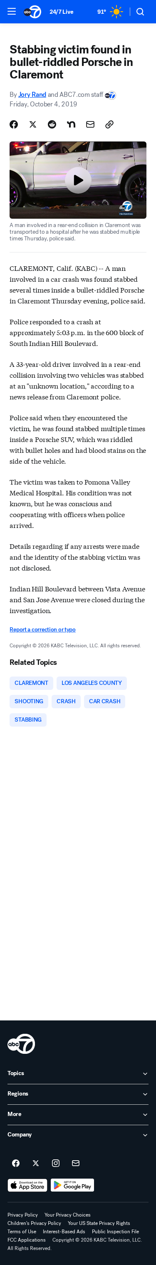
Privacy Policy (22, 1214)
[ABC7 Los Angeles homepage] (32, 11)
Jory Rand (32, 94)
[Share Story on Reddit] (52, 124)
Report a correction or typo (42, 630)
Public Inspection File (115, 1231)
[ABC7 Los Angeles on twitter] (35, 1163)
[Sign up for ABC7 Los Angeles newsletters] (75, 1163)
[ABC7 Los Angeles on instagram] (55, 1163)
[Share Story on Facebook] (14, 124)
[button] (11, 11)
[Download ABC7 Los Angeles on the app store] (27, 1185)
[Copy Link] (109, 124)
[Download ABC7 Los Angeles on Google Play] (72, 1185)
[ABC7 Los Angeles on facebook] (15, 1163)
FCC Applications (26, 1239)
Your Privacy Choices (68, 1214)
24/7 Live (61, 12)
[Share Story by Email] (90, 124)
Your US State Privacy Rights (99, 1223)
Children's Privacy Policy (34, 1223)
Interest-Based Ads (64, 1231)
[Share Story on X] (33, 124)
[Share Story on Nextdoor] (71, 124)
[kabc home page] (21, 1044)
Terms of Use (21, 1231)
